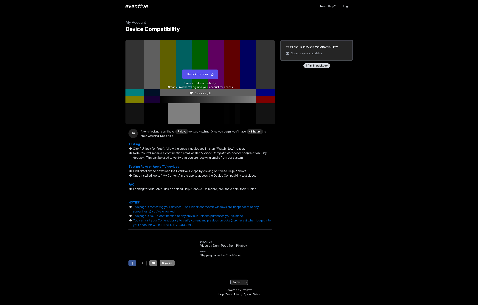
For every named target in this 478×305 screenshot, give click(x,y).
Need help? (328, 6)
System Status (252, 294)
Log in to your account (205, 87)
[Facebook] (132, 263)
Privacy (238, 294)
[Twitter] (142, 263)
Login (346, 6)
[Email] (153, 263)
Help (221, 294)
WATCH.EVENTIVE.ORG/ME (172, 225)
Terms (228, 294)
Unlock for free (197, 74)
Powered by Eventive (239, 290)
